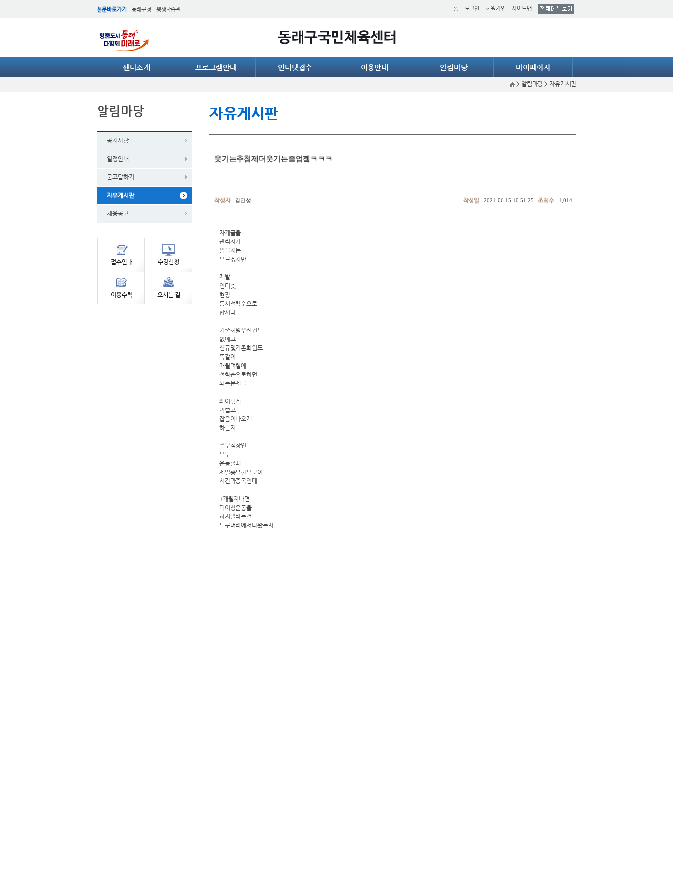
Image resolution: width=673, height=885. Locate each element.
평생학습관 (168, 9)
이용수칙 (120, 287)
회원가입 (495, 8)
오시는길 (168, 287)
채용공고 (118, 213)
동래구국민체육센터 (337, 37)
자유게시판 (120, 195)
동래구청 (141, 9)
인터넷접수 (295, 67)
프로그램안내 (215, 67)
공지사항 (118, 140)
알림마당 (454, 67)
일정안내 (118, 158)
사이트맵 (522, 8)
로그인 (472, 8)
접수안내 (120, 254)
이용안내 (374, 67)
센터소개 (136, 67)
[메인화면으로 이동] (513, 83)
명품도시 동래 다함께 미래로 (124, 40)
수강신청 (168, 254)
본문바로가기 (112, 9)
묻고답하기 (120, 176)
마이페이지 (533, 67)
